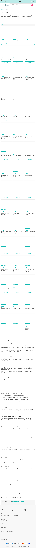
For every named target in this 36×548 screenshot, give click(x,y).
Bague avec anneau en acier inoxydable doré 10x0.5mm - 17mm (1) (29, 117)
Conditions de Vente (4, 532)
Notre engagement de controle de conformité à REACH (9, 515)
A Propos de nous (3, 523)
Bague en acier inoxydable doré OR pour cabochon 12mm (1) (17, 288)
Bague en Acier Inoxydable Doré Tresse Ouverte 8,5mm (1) (5, 194)
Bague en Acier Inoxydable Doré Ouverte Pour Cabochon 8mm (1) (17, 155)
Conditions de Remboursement (5, 530)
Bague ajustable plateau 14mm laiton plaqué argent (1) (29, 40)
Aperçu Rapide (6, 43)
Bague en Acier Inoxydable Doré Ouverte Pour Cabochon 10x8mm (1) (6, 59)
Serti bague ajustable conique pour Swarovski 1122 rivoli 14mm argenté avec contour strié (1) (29, 308)
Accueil (2, 9)
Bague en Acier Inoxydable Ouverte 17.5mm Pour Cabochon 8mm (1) (29, 97)
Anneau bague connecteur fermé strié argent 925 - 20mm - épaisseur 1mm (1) (17, 117)
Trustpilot (19, 1)
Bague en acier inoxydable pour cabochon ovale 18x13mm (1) (5, 269)
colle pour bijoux (18, 419)
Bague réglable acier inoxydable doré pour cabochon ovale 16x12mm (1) (30, 213)
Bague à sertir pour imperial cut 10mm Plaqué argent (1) (17, 327)
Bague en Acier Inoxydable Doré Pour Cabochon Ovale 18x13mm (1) (29, 59)
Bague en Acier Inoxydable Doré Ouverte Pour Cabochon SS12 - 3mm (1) (6, 98)
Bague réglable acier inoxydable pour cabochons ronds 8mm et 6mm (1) (6, 155)
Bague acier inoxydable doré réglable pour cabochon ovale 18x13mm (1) (30, 232)
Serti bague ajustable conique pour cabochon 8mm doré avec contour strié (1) (6, 308)
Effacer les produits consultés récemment (18, 501)
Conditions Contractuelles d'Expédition (7, 531)
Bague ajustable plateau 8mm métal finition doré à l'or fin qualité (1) (17, 40)
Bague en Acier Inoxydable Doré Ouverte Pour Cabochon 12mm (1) (5, 117)
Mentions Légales (3, 527)
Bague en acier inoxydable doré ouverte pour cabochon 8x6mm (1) (29, 250)
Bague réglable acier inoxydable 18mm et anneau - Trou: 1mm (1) (29, 136)
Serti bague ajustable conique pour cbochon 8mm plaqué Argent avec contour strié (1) (29, 289)
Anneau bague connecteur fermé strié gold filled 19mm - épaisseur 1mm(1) (5, 78)
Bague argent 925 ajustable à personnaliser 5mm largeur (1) (5, 175)
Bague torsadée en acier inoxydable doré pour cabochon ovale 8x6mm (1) (29, 156)
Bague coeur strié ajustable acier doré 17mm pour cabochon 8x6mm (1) (5, 136)
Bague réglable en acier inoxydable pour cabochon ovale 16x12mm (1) (17, 59)
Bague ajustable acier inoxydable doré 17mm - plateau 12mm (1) (5, 213)
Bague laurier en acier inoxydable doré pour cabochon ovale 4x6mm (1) (29, 175)
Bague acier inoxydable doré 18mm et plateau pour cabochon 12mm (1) (6, 250)
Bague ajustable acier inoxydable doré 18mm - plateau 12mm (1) (17, 175)
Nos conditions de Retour (4, 520)
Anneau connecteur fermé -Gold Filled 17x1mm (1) (17, 78)
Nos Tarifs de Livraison (4, 519)
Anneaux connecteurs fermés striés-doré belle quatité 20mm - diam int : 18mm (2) (29, 269)
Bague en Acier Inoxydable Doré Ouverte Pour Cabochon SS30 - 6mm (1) (17, 269)
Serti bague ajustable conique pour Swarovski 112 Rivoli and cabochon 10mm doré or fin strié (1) (6, 289)
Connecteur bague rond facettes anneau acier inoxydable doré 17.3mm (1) (17, 98)
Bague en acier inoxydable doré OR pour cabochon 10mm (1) (6, 232)
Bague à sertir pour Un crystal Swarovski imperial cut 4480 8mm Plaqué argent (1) (29, 328)
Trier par (2, 24)
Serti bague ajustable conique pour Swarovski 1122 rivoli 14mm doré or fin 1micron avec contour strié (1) (17, 308)
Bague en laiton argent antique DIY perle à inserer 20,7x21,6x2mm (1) (6, 327)
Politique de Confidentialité (5, 528)
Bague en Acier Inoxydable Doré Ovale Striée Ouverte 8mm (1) (17, 232)
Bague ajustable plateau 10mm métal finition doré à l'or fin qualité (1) (6, 40)
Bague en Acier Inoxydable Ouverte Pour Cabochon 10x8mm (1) (17, 194)
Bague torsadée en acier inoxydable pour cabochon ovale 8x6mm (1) (29, 78)
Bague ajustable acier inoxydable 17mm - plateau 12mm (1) (17, 250)
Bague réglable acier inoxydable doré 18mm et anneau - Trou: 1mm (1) (30, 194)
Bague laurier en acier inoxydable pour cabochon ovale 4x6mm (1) (17, 136)
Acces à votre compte (4, 516)
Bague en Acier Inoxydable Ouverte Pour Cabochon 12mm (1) (17, 213)
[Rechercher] (32, 5)
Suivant (19, 335)
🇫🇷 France (32, 1)
